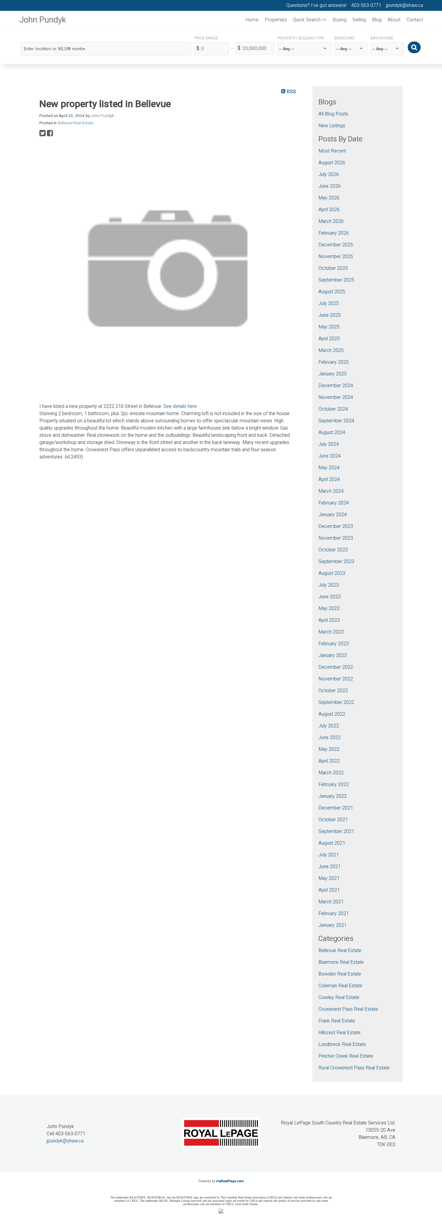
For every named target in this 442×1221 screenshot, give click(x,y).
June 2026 (329, 186)
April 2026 (329, 209)
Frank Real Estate (336, 1021)
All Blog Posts (333, 114)
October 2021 (333, 819)
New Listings (331, 125)
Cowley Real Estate (338, 997)
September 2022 (336, 702)
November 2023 (335, 538)
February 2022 (333, 784)
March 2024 (331, 491)
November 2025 (335, 256)
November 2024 (335, 397)
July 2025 (328, 303)
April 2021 (329, 890)
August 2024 (331, 432)
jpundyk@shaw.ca (65, 1141)
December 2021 (335, 808)
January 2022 (332, 796)
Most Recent (332, 151)
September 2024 (336, 420)
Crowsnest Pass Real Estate (348, 1009)
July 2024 (328, 444)
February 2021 (333, 913)
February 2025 (333, 362)
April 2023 (329, 620)
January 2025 (332, 374)
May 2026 (328, 198)
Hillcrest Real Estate (339, 1032)
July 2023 (328, 585)
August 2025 (331, 291)
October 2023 (333, 549)
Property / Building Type (300, 38)
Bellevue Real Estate (75, 123)
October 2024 (333, 409)
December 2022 (335, 667)
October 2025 (333, 268)
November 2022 (335, 679)
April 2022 (329, 761)
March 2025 (331, 350)
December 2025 (335, 244)
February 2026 (333, 233)
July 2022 (328, 725)
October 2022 (333, 690)
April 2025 (329, 338)
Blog (377, 19)
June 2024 (329, 456)
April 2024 (329, 479)
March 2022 (331, 772)
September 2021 (336, 831)
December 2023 (335, 526)
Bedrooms (344, 38)
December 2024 (335, 385)
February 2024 (333, 503)
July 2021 (328, 855)
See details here (180, 406)
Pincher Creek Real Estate (345, 1056)
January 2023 (332, 655)
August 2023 (331, 573)
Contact (415, 19)
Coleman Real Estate (340, 985)
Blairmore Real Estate (341, 962)
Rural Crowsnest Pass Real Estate (354, 1067)
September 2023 (336, 561)
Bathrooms (381, 38)
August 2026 (331, 162)
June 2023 (329, 596)
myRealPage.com (230, 1181)
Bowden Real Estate (339, 974)
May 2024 (328, 467)
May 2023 (328, 608)
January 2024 (332, 514)
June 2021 (329, 866)
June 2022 (329, 737)
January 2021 (332, 925)
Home (252, 19)
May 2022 (328, 749)
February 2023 (333, 643)
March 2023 (331, 632)
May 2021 (328, 878)
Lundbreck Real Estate (342, 1044)
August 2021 (331, 843)
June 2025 (329, 315)
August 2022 (331, 714)
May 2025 (328, 327)
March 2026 (331, 221)
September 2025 (336, 280)
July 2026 (328, 174)
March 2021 (331, 901)
